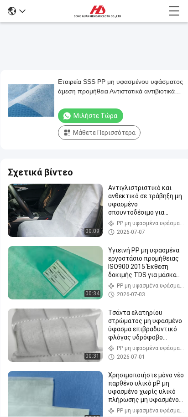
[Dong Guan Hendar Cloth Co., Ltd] (97, 11)
